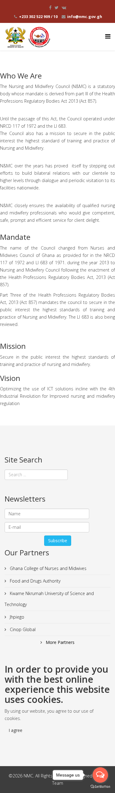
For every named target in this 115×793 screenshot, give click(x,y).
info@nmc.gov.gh (84, 16)
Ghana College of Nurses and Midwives (47, 568)
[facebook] (50, 7)
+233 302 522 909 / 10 (38, 16)
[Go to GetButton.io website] (100, 787)
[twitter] (57, 7)
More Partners (59, 642)
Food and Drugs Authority (34, 581)
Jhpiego (16, 617)
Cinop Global (22, 629)
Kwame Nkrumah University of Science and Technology (49, 598)
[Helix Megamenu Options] (107, 36)
